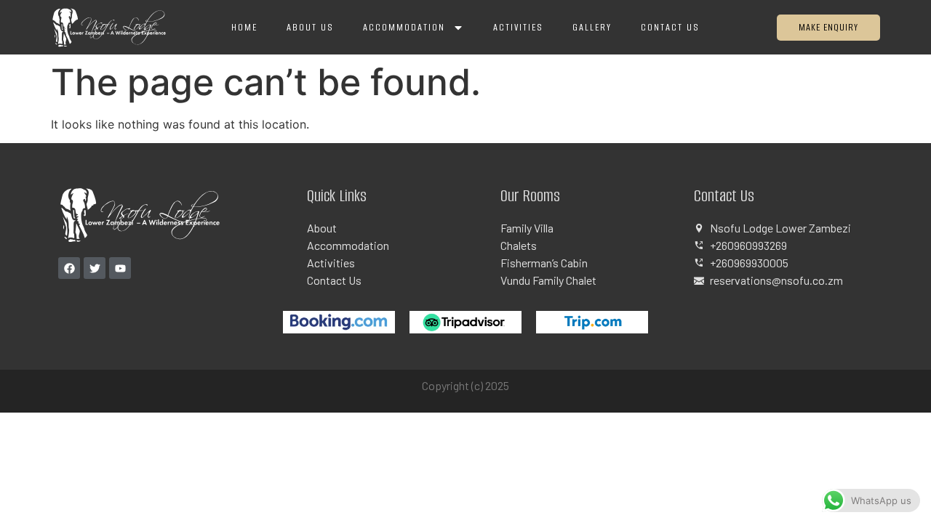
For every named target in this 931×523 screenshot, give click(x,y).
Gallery (592, 27)
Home (244, 27)
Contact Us (670, 27)
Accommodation (404, 27)
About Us (310, 27)
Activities (518, 27)
